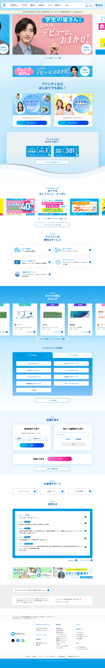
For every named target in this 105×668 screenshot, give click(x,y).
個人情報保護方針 (61, 656)
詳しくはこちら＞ (78, 12)
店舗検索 (100, 5)
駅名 (69, 439)
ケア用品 (33, 390)
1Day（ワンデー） (34, 363)
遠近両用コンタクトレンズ (33, 383)
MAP (61, 459)
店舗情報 (78, 439)
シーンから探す (52, 400)
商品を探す (58, 624)
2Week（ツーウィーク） (71, 363)
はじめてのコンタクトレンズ (42, 624)
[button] (41, 58)
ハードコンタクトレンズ (71, 370)
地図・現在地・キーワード (41, 643)
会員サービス (51, 491)
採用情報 (34, 656)
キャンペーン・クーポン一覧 (52, 225)
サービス (78, 624)
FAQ (87, 6)
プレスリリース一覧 (85, 560)
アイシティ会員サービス (81, 636)
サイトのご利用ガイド (51, 656)
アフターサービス (23, 491)
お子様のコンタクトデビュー (42, 630)
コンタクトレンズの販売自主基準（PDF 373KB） (68, 599)
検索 (32, 445)
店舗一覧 (38, 645)
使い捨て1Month (59, 632)
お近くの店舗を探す (52, 469)
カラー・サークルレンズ (71, 383)
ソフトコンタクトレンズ (34, 377)
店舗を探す (38, 639)
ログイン (91, 6)
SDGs (77, 643)
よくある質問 (79, 491)
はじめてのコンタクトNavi (41, 628)
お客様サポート (79, 629)
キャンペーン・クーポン (41, 635)
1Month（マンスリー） (33, 370)
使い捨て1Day (59, 628)
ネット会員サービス (80, 634)
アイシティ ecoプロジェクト (82, 649)
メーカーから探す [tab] (72, 355)
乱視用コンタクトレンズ (71, 377)
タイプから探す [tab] (32, 355)
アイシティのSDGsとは (81, 647)
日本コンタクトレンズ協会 (62, 601)
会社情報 (28, 656)
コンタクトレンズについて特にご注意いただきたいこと (30, 590)
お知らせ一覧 (71, 560)
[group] (25, 320)
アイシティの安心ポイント (52, 162)
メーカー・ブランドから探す (62, 646)
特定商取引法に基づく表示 (73, 656)
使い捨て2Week (59, 630)
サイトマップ (41, 656)
